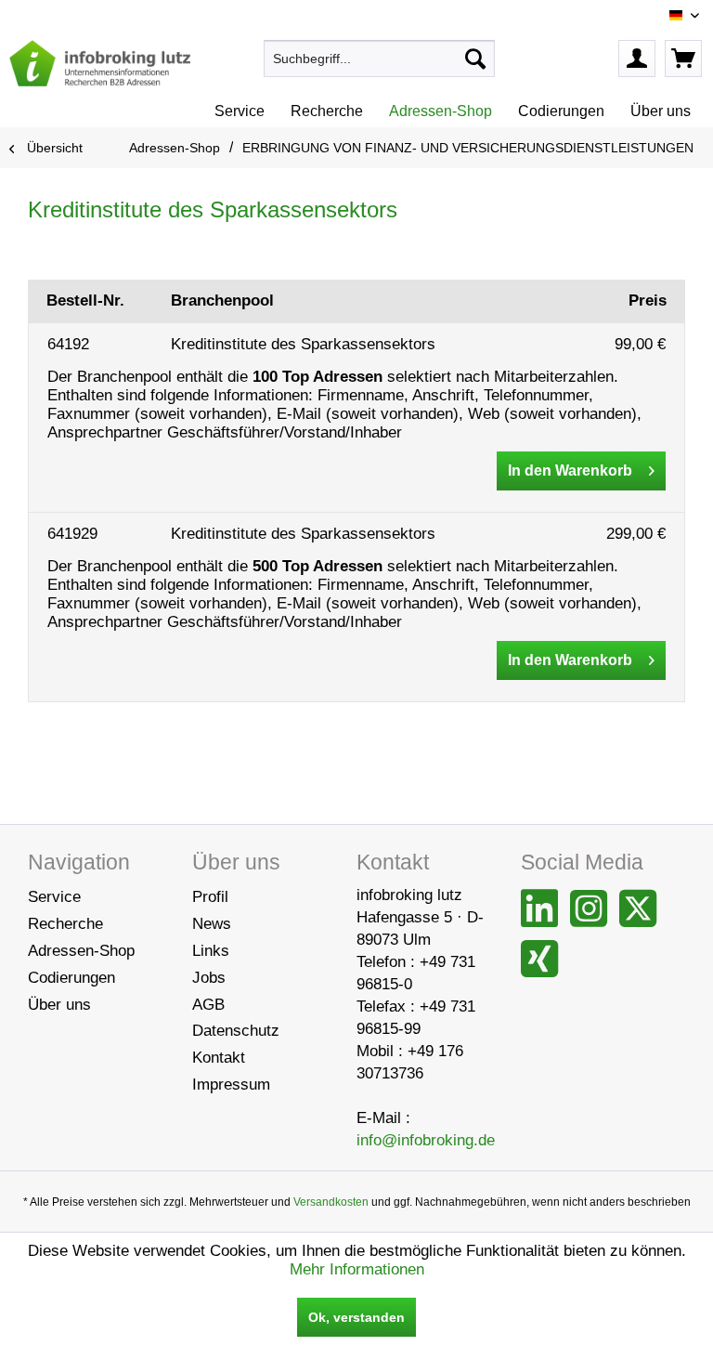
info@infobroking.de (425, 1140)
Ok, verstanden (356, 1317)
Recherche (65, 924)
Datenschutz (235, 1030)
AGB (208, 1004)
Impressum (231, 1084)
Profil (210, 897)
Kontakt (218, 1057)
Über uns (59, 1004)
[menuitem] (380, 58)
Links (210, 951)
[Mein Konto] (636, 58)
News (211, 924)
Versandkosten (331, 1202)
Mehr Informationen (357, 1269)
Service (54, 897)
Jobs (209, 978)
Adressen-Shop (81, 951)
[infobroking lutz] (99, 63)
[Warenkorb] (683, 58)
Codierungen (71, 978)
